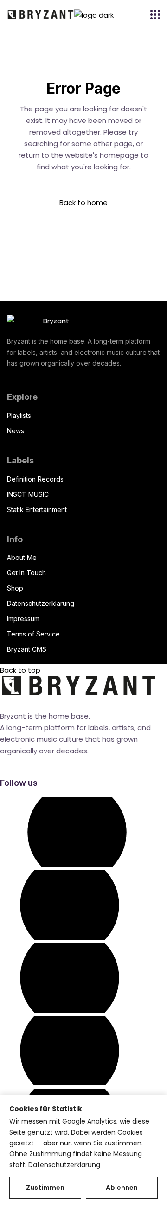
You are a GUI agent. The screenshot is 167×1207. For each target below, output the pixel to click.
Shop (15, 588)
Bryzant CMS (26, 649)
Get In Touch (26, 573)
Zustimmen (45, 1187)
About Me (22, 557)
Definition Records (35, 479)
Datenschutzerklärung (40, 603)
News (15, 431)
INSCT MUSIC (28, 494)
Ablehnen (122, 1187)
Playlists (19, 415)
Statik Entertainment (37, 510)
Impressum (23, 619)
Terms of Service (33, 634)
